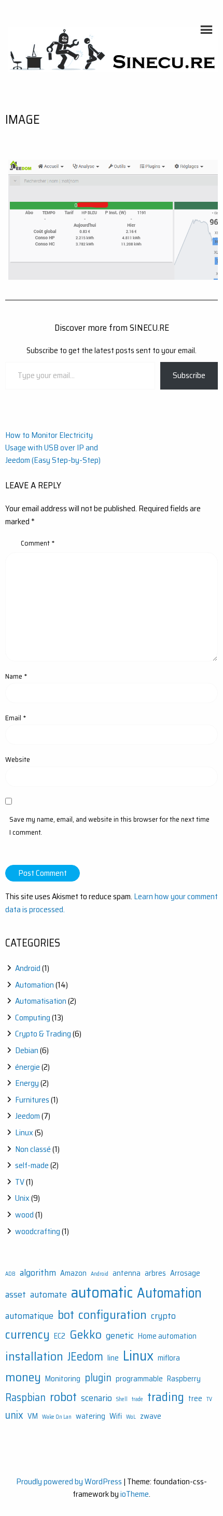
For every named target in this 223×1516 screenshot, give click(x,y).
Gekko (85, 1334)
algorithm (38, 1272)
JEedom (85, 1356)
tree (195, 1399)
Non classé (33, 1149)
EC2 (59, 1336)
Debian (26, 1050)
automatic (102, 1292)
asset (15, 1294)
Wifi (115, 1416)
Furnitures (32, 1099)
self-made (32, 1165)
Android (27, 968)
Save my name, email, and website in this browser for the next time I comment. (109, 825)
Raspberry (184, 1379)
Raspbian (25, 1397)
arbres (155, 1273)
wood (24, 1214)
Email (15, 717)
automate (48, 1294)
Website (17, 759)
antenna (127, 1273)
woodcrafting (37, 1231)
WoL (131, 1417)
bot (66, 1314)
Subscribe (189, 375)
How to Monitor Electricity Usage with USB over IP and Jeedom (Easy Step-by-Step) (53, 448)
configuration (112, 1314)
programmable (139, 1379)
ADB (10, 1273)
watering (90, 1416)
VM (32, 1416)
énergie (27, 1066)
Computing (32, 1017)
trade (137, 1399)
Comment (38, 543)
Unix (22, 1197)
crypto (163, 1315)
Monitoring (62, 1379)
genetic (120, 1335)
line (113, 1358)
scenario (96, 1398)
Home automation (167, 1336)
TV (19, 1181)
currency (27, 1334)
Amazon (73, 1273)
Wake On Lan (57, 1417)
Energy (27, 1083)
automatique (29, 1315)
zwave (150, 1416)
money (23, 1377)
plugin (98, 1377)
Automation (34, 984)
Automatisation (40, 1000)
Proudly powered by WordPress (69, 1481)
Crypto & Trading (43, 1033)
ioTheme (134, 1493)
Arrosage (185, 1273)
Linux (24, 1132)
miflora (169, 1358)
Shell (122, 1399)
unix (14, 1415)
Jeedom (27, 1115)
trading (165, 1396)
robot (63, 1396)
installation (34, 1356)
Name (16, 676)
